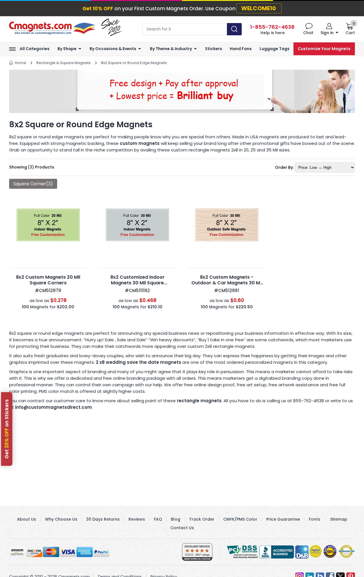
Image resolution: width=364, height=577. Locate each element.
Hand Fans (241, 48)
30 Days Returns (103, 519)
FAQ (158, 519)
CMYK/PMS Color (240, 519)
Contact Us (182, 528)
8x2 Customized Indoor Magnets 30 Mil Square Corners (137, 283)
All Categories (34, 48)
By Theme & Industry (171, 48)
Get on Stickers (6, 429)
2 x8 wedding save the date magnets (138, 362)
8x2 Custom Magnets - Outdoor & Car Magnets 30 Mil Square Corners (226, 283)
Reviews (137, 519)
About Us (26, 519)
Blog (175, 519)
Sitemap (338, 519)
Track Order (201, 519)
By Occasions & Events (113, 48)
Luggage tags (274, 48)
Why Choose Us (61, 519)
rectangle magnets (199, 401)
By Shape (66, 48)
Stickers (213, 48)
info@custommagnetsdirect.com (53, 407)
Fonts (314, 519)
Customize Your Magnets (324, 48)
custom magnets (140, 143)
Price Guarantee (283, 519)
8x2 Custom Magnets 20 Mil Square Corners (48, 280)
